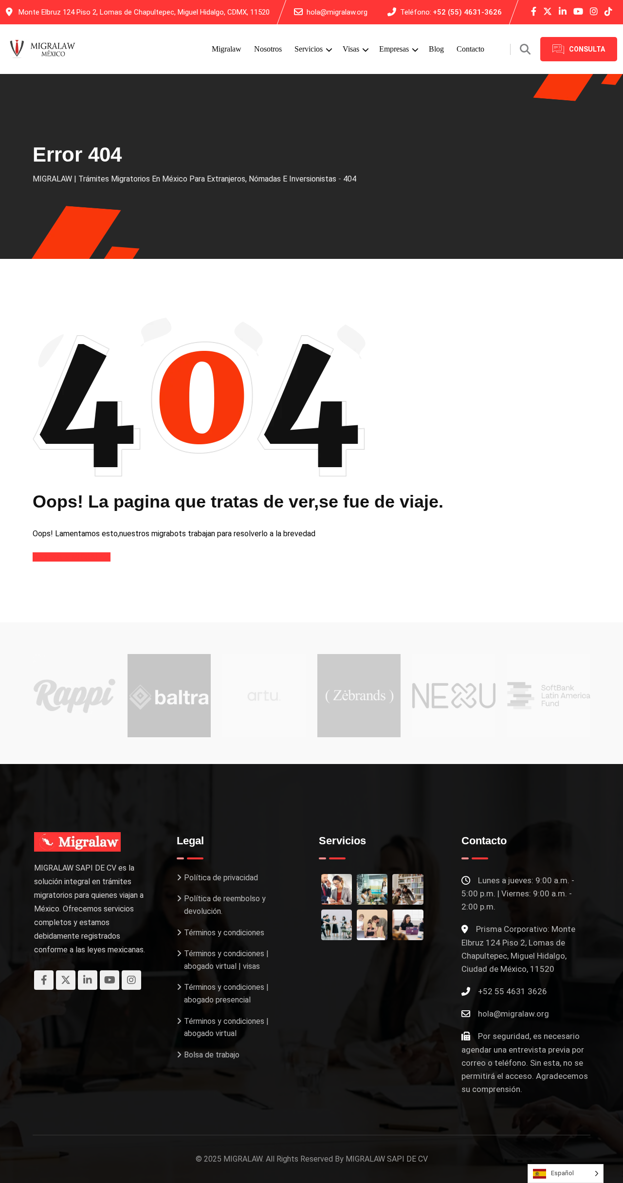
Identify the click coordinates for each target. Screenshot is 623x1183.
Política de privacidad (221, 877)
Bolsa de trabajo (211, 1054)
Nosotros (268, 49)
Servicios (308, 49)
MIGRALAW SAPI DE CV (387, 1159)
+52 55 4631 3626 (512, 991)
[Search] (525, 49)
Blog (436, 49)
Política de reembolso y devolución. (225, 905)
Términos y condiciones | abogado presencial (226, 993)
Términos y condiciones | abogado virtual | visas (226, 960)
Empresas (394, 49)
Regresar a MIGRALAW (71, 557)
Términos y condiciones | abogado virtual (226, 1027)
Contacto (470, 49)
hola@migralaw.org (337, 12)
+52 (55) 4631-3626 (467, 12)
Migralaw (226, 49)
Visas (351, 49)
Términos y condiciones (224, 932)
